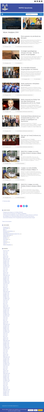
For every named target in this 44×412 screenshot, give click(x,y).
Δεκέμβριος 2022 (6, 310)
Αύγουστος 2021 (6, 332)
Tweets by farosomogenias (7, 221)
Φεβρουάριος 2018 (6, 389)
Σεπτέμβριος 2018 (6, 380)
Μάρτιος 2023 (5, 306)
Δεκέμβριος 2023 (6, 294)
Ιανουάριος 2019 (6, 374)
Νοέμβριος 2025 (6, 262)
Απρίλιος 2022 (5, 321)
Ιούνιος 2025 (5, 269)
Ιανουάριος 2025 (6, 276)
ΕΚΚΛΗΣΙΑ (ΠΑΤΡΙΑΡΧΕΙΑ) (8, 231)
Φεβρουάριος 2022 (6, 324)
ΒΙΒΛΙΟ (4, 229)
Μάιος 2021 (5, 336)
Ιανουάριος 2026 (6, 260)
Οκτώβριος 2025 (6, 264)
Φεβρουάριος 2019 (6, 373)
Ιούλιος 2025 (5, 268)
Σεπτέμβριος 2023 (6, 298)
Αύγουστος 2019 (6, 365)
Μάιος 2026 (5, 254)
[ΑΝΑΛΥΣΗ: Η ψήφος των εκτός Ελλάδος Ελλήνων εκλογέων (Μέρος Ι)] (10, 189)
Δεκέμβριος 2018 (6, 376)
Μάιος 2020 (5, 352)
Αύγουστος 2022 (6, 316)
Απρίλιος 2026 (5, 256)
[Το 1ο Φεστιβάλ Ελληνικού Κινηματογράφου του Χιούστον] (10, 72)
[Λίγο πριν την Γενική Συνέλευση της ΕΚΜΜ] (10, 139)
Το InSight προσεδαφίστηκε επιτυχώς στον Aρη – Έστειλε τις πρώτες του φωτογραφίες (30, 52)
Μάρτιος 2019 (5, 372)
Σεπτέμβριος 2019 (6, 363)
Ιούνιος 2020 (5, 351)
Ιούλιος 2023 (5, 301)
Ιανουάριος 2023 (6, 309)
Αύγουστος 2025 (6, 267)
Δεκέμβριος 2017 (6, 392)
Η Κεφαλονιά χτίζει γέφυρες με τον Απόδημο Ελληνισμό (13, 212)
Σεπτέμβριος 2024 (6, 282)
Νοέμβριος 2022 (6, 312)
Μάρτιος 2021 (5, 339)
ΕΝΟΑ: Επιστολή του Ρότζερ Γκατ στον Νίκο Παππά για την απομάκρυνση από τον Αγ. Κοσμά (30, 101)
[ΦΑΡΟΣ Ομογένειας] (4, 6)
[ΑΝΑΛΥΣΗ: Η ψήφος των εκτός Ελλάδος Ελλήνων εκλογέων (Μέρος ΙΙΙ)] (10, 156)
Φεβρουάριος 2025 (6, 275)
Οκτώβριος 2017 (6, 395)
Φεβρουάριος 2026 (6, 258)
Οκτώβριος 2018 (6, 378)
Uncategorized (5, 227)
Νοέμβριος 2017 (6, 393)
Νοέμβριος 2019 (6, 361)
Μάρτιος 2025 (5, 273)
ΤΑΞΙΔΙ (4, 240)
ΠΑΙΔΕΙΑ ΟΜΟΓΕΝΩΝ (7, 235)
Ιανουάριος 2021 (6, 342)
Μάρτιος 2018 (5, 388)
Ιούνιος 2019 (5, 367)
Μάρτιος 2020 (5, 355)
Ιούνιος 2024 (5, 286)
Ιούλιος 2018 (5, 382)
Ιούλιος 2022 (5, 317)
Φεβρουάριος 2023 (6, 307)
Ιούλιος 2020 (5, 350)
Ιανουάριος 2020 (6, 358)
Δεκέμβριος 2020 (6, 343)
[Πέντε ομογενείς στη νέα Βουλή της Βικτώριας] (10, 40)
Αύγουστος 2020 (6, 348)
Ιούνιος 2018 (5, 384)
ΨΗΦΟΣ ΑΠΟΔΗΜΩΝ (20, 163)
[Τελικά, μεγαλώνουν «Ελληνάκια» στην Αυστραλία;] (10, 87)
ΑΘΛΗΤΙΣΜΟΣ (5, 228)
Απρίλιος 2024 (5, 288)
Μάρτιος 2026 (5, 257)
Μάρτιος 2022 (5, 322)
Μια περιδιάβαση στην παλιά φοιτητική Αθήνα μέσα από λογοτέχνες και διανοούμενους (33, 27)
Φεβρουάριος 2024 (6, 291)
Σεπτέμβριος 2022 (6, 314)
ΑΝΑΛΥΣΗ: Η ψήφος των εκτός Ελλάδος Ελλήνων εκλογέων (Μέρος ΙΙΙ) (31, 153)
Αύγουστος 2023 (6, 299)
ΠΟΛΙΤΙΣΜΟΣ (38, 79)
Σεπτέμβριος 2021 (6, 331)
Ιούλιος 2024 (5, 284)
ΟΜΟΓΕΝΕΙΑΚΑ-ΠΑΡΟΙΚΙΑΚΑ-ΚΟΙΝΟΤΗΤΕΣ (24, 46)
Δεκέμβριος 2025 (6, 261)
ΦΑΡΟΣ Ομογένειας (25, 8)
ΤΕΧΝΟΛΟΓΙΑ (19, 63)
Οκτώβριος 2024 (6, 280)
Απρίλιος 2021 (5, 337)
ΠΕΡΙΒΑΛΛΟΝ (5, 236)
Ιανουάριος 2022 (6, 325)
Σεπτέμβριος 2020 (6, 347)
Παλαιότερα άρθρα (6, 201)
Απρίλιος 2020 (5, 354)
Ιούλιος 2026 (5, 252)
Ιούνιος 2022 (5, 318)
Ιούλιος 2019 (5, 366)
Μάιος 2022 (5, 320)
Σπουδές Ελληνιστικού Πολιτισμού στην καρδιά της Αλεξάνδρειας (14, 213)
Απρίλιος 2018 (5, 387)
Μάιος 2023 (5, 303)
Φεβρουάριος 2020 (6, 357)
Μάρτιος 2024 (5, 290)
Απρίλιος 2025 (5, 272)
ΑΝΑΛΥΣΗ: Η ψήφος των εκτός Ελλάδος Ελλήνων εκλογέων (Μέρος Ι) (31, 186)
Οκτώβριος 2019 (6, 362)
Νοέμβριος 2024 (6, 279)
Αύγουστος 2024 (6, 283)
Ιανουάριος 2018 (6, 391)
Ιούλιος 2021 (5, 333)
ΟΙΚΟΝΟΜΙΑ (5, 232)
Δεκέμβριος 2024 (6, 277)
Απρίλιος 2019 (5, 370)
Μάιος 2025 (5, 271)
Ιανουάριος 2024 (6, 292)
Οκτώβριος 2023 (6, 297)
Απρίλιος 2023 (5, 305)
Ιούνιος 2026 (5, 253)
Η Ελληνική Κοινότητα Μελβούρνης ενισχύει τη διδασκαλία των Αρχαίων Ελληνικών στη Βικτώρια (13, 27)
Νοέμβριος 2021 (6, 328)
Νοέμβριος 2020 (6, 344)
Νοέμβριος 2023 (6, 295)
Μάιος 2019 (5, 369)
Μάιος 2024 (5, 287)
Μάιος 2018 (5, 385)
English (41, 14)
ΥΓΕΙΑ (4, 243)
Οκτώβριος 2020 (6, 346)
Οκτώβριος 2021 (6, 329)
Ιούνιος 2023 (5, 302)
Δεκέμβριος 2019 (6, 359)
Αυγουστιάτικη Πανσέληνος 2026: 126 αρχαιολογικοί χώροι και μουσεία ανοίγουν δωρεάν (19, 217)
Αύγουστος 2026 (6, 250)
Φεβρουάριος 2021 (6, 340)
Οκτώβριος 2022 (6, 313)
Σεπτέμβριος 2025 (6, 265)
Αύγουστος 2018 (6, 381)
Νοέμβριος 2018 (6, 377)
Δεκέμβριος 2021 (6, 327)
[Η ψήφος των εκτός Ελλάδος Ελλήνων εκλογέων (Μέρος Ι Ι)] (10, 172)
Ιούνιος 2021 (5, 335)
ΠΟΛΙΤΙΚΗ (5, 238)
